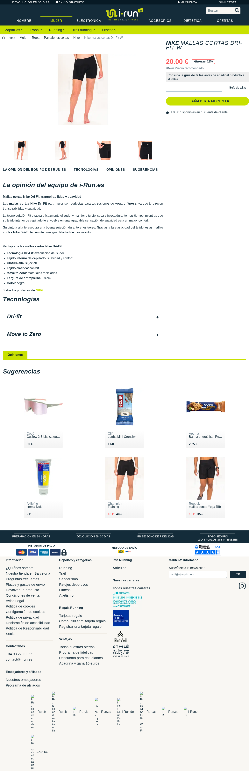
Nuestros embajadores (23, 680)
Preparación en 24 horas (31, 536)
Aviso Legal (15, 601)
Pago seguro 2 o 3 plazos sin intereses (218, 538)
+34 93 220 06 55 (19, 654)
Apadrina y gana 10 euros (79, 663)
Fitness (108, 30)
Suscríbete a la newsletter (186, 568)
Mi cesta (229, 2)
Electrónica (88, 20)
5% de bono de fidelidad (155, 536)
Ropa (35, 30)
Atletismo (66, 595)
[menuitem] (14, 29)
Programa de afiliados (23, 685)
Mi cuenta (189, 2)
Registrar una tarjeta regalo (80, 627)
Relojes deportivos (73, 584)
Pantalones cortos (56, 37)
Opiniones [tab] (15, 354)
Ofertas (225, 20)
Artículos (119, 568)
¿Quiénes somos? (20, 568)
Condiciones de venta (22, 595)
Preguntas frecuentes (22, 579)
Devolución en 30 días (31, 2)
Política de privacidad (22, 617)
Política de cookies (20, 606)
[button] (194, 88)
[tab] (83, 317)
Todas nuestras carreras (131, 588)
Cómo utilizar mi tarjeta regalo (82, 621)
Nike (76, 37)
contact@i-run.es (19, 659)
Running (56, 30)
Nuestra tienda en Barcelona (28, 573)
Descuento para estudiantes (81, 658)
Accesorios (160, 20)
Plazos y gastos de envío (25, 584)
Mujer (56, 20)
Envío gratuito (71, 2)
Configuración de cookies (25, 612)
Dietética (192, 20)
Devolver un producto (22, 590)
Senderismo (68, 579)
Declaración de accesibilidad (28, 623)
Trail (62, 573)
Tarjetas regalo (70, 616)
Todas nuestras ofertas (77, 647)
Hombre (24, 20)
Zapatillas (13, 30)
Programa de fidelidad (76, 652)
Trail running (82, 30)
